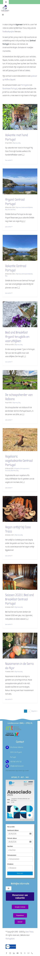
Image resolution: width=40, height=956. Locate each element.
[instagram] (10, 953)
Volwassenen (11, 855)
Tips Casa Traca (11, 209)
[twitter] (21, 953)
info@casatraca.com (17, 766)
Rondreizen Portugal (10, 88)
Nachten (10, 846)
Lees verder (8, 160)
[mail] (28, 953)
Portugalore (25, 85)
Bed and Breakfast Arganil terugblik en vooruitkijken (17, 337)
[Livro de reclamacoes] (11, 945)
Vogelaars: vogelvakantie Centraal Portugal (19, 460)
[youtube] (17, 953)
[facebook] (6, 953)
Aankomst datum (13, 830)
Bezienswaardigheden (27, 207)
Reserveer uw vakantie (20, 896)
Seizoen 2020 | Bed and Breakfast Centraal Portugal (19, 599)
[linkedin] (14, 953)
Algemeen (15, 143)
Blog (20, 143)
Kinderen (10, 864)
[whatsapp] (25, 953)
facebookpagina (8, 31)
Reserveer (20, 873)
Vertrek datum (12, 838)
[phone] (32, 953)
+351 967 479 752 (16, 762)
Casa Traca (29, 932)
